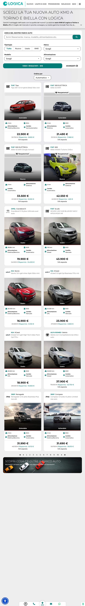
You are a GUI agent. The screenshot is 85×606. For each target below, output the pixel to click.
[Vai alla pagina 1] (20, 454)
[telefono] (34, 604)
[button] (5, 601)
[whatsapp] (59, 604)
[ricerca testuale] (77, 37)
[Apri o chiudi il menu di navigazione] (80, 4)
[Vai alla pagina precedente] (23, 454)
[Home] (14, 4)
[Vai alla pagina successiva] (61, 454)
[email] (51, 604)
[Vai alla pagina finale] (65, 454)
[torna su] (26, 604)
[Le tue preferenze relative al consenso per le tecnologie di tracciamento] (83, 604)
